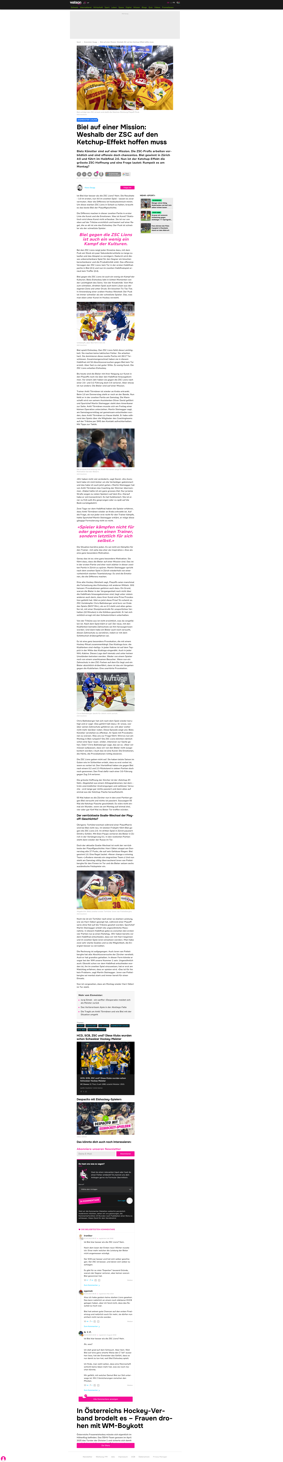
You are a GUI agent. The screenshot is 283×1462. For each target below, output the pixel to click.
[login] (3, 1458)
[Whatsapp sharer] (86, 1091)
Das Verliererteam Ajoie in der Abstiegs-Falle (104, 1007)
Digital (129, 7)
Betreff (81, 1184)
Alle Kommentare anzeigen (105, 1399)
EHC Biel (82, 1030)
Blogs (144, 7)
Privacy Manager (160, 1457)
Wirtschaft (98, 7)
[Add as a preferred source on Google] (113, 174)
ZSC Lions (104, 1026)
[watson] (75, 2)
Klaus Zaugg (90, 188)
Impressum (123, 1457)
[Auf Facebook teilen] (79, 174)
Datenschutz (144, 1457)
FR (174, 3)
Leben (114, 7)
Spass (121, 7)
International (86, 7)
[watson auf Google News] (126, 174)
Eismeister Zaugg (90, 42)
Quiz (151, 7)
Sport (107, 7)
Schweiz (74, 7)
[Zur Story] (125, 1427)
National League (96, 1030)
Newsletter (87, 1457)
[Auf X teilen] (83, 1091)
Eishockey (91, 1026)
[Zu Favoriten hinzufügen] (101, 174)
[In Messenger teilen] (84, 174)
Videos (157, 7)
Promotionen (168, 7)
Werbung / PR (102, 1457)
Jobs (113, 1457)
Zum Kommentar (91, 1285)
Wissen (136, 7)
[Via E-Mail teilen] (89, 174)
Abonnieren (125, 1154)
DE (168, 3)
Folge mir (127, 188)
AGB (133, 1457)
